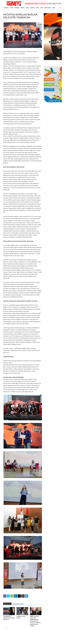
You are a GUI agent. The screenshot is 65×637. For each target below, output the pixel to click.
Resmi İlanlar (47, 7)
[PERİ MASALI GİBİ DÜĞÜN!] (22, 611)
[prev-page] (4, 629)
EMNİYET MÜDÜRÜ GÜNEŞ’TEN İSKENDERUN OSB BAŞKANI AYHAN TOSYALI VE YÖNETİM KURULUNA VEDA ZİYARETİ (35, 621)
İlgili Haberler (7, 604)
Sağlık (37, 7)
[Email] (19, 596)
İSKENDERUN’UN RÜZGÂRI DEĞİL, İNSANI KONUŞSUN (9, 618)
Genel (27, 7)
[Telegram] (26, 596)
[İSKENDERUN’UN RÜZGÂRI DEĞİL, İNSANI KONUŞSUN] (9, 611)
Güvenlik (32, 7)
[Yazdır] (23, 596)
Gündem (22, 7)
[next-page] (7, 629)
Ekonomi (17, 7)
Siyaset (11, 7)
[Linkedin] (15, 596)
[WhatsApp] (12, 596)
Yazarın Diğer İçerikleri (18, 604)
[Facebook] (4, 596)
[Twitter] (8, 596)
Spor (41, 7)
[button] (60, 8)
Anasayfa (6, 7)
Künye (53, 7)
